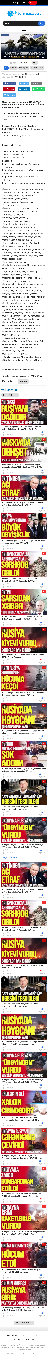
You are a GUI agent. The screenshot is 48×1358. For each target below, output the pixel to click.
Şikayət (13, 68)
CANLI (32, 3)
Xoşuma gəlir (11, 63)
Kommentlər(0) (37, 68)
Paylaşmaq (23, 68)
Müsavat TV (19, 1354)
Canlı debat (23, 381)
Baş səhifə (12, 1335)
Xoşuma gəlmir (14, 63)
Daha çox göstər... (24, 1323)
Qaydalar (29, 1339)
